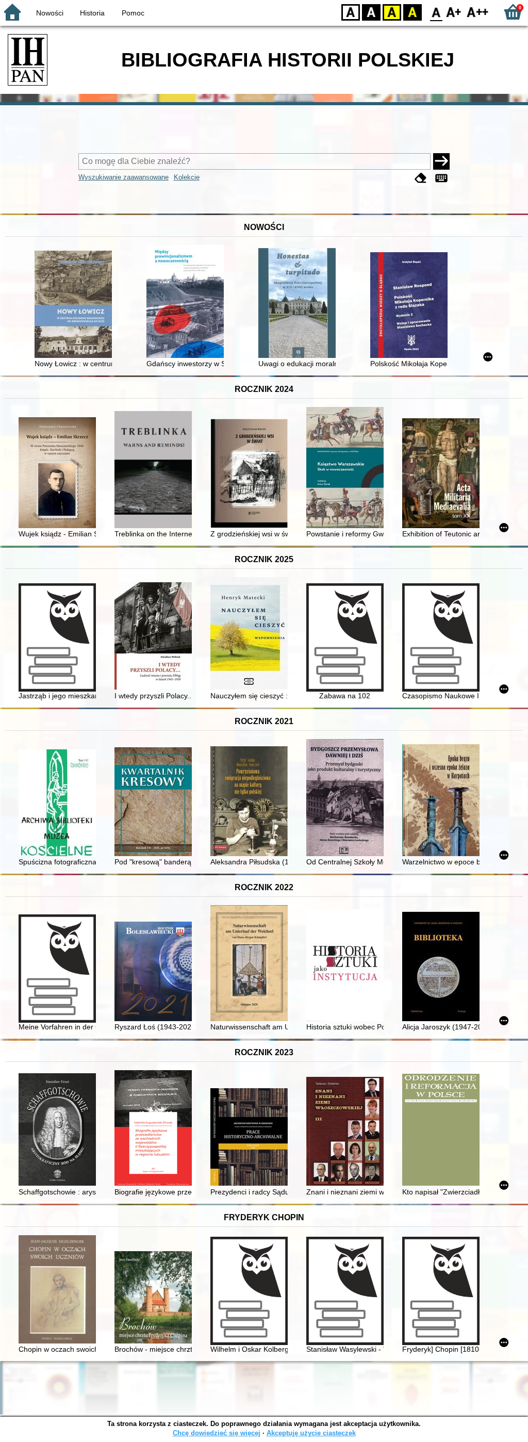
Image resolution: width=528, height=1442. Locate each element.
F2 (478, 11)
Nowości (49, 13)
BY (412, 11)
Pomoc (133, 13)
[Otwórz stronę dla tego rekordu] (76, 305)
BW (371, 11)
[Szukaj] (441, 161)
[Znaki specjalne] (441, 178)
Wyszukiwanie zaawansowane (123, 177)
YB (392, 11)
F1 (454, 11)
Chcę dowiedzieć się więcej (216, 1433)
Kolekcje (187, 177)
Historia (92, 13)
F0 (436, 11)
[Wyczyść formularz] (420, 178)
